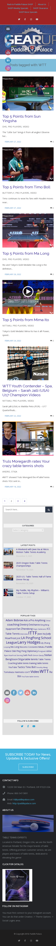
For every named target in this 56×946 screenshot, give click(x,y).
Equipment (11, 628)
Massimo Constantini (29, 647)
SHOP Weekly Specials (18, 8)
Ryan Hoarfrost (10, 655)
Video (26, 126)
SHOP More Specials (28, 12)
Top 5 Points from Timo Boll (26, 187)
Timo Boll (30, 667)
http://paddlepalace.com (24, 803)
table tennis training (27, 663)
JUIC (19, 638)
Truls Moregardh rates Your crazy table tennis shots (26, 463)
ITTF (32, 633)
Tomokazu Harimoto (14, 672)
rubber (49, 651)
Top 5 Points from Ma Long (25, 253)
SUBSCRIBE (28, 767)
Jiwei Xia (41, 633)
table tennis (31, 659)
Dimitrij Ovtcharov (30, 624)
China (48, 620)
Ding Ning (44, 625)
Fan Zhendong (24, 628)
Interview (24, 634)
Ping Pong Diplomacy (27, 650)
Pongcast (41, 651)
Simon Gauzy (38, 655)
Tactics (21, 667)
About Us (42, 4)
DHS (4, 126)
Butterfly (8, 192)
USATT (27, 672)
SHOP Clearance (40, 8)
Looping (7, 647)
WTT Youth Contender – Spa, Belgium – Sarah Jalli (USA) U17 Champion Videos (27, 390)
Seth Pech (27, 655)
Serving (20, 655)
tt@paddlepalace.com (23, 799)
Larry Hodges (28, 642)
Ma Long (14, 646)
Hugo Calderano (39, 629)
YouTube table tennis (30, 676)
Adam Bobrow (14, 620)
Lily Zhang (45, 643)
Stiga (14, 471)
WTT (44, 671)
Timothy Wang (41, 667)
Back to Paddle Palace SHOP (20, 4)
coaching (13, 624)
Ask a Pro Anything (34, 620)
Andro (6, 471)
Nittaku (6, 325)
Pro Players (15, 126)
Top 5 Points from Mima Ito (25, 320)
